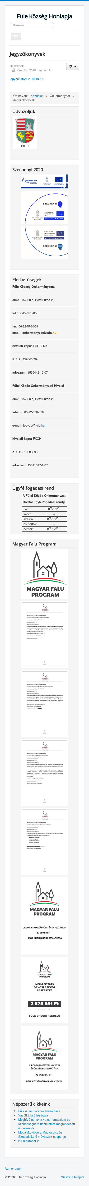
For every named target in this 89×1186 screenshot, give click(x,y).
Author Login (13, 1168)
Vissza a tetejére (72, 1177)
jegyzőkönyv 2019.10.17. (27, 78)
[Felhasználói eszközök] (72, 66)
